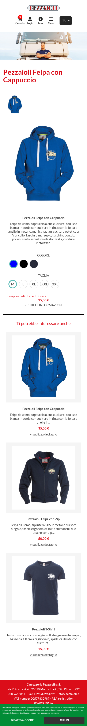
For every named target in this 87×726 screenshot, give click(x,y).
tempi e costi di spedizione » (26, 296)
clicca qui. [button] (55, 713)
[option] (43, 46)
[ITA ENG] (66, 20)
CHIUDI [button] (64, 720)
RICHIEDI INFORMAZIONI (43, 305)
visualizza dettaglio (43, 434)
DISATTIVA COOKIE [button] (22, 720)
